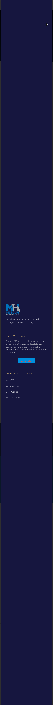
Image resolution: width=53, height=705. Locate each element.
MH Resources (13, 397)
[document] (26, 352)
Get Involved (12, 392)
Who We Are (12, 380)
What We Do (12, 386)
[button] (48, 24)
